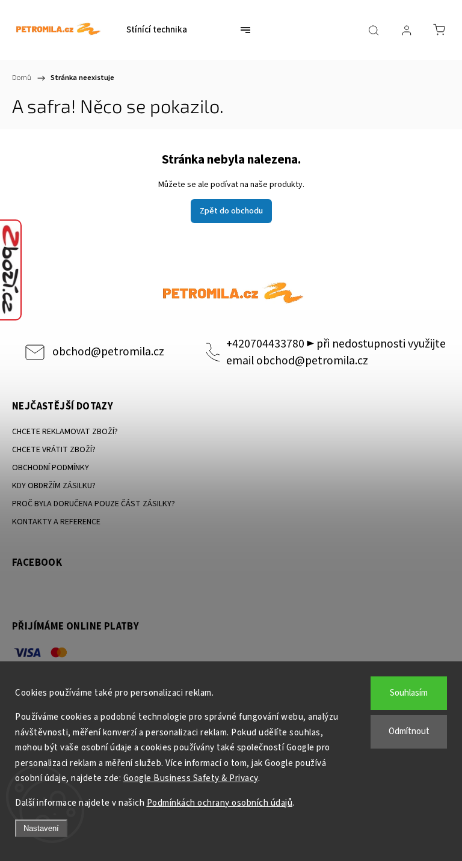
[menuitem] (156, 30)
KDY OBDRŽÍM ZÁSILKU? (54, 486)
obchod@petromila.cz (108, 351)
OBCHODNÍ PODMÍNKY (50, 468)
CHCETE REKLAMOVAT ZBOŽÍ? (65, 432)
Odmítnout (409, 731)
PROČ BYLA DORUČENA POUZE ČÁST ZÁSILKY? (93, 504)
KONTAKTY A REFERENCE (56, 522)
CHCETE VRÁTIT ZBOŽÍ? (54, 450)
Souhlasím (409, 693)
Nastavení (41, 828)
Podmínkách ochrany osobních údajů (220, 803)
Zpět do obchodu (231, 211)
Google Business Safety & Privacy (190, 778)
